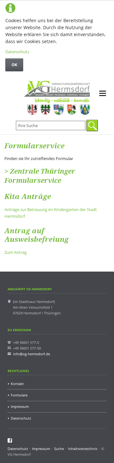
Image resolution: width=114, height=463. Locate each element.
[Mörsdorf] (45, 110)
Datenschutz (17, 52)
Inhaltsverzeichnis (82, 448)
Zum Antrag (15, 252)
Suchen (92, 125)
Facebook (10, 440)
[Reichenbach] (58, 110)
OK (14, 65)
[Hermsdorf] (32, 110)
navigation (103, 93)
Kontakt (17, 383)
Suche (59, 448)
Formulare (19, 395)
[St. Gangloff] (85, 110)
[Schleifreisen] (72, 110)
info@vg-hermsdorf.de (31, 353)
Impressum (20, 406)
